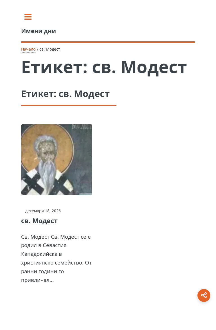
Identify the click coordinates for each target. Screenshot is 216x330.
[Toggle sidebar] (28, 17)
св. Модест (39, 220)
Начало (28, 49)
